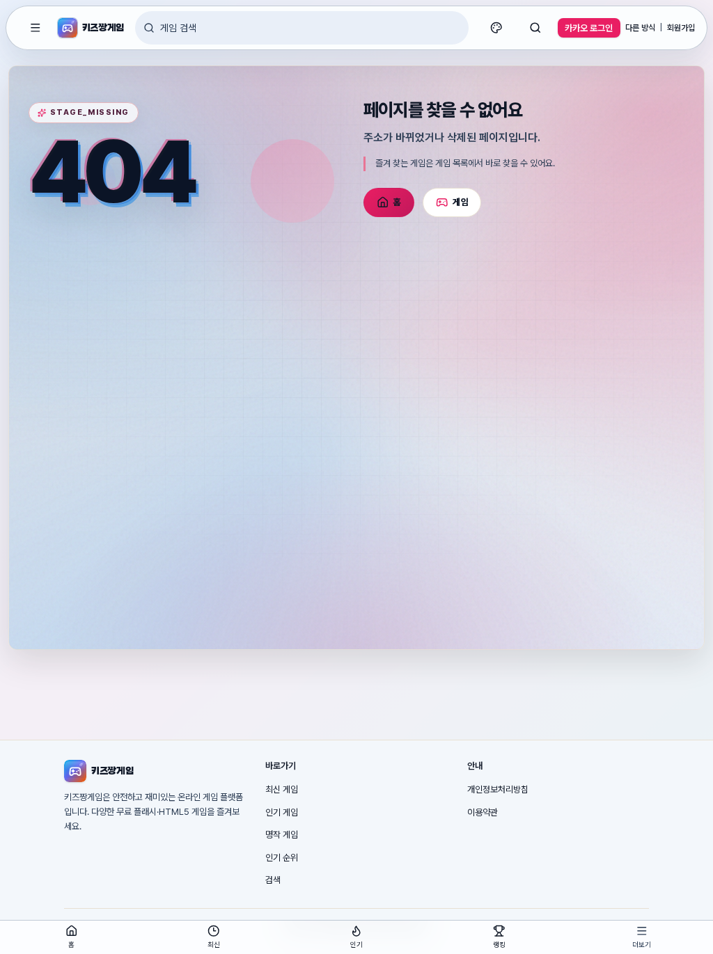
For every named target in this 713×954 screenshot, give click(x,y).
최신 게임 (281, 789)
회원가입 (681, 28)
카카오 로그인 (589, 28)
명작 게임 (281, 834)
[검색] (535, 28)
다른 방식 (640, 28)
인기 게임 (281, 812)
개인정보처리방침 (497, 789)
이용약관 (482, 812)
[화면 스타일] (496, 28)
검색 (273, 880)
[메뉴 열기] (35, 28)
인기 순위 (281, 857)
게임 (461, 202)
